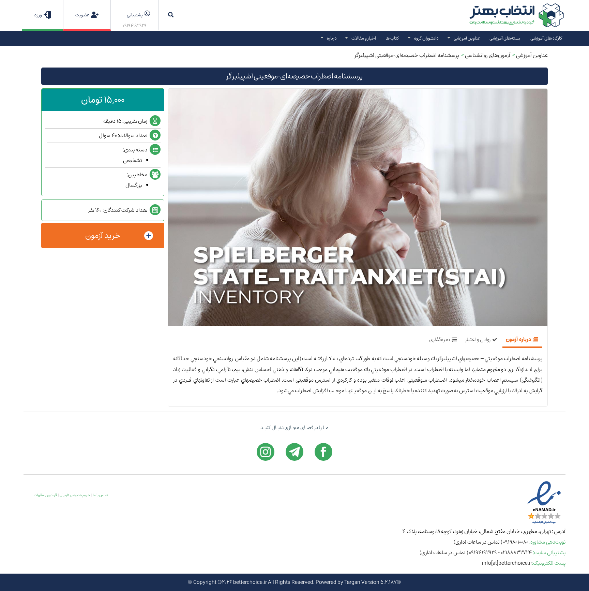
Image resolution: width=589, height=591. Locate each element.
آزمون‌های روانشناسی (487, 55)
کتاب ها (392, 38)
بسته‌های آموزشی (504, 38)
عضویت (82, 15)
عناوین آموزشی (532, 55)
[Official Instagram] (265, 452)
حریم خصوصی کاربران (75, 495)
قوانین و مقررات (45, 495)
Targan (352, 582)
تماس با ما (100, 495)
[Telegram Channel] (294, 452)
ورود (38, 15)
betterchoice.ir (250, 582)
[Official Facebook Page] (323, 452)
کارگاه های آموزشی (546, 38)
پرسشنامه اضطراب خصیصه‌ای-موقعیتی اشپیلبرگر (406, 55)
